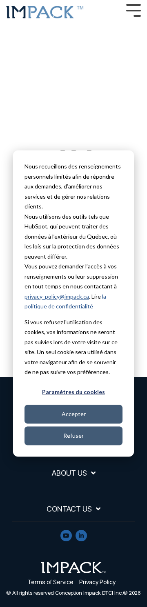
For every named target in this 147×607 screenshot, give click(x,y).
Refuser (73, 435)
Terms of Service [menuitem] (50, 581)
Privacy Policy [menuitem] (97, 581)
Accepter (74, 413)
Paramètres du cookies (73, 392)
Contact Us (69, 509)
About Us (69, 473)
